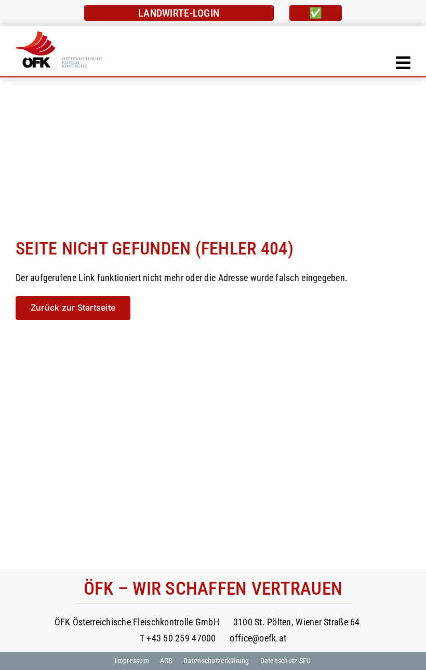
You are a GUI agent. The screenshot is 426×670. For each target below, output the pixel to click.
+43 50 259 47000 (181, 638)
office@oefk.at (258, 638)
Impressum (132, 660)
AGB (166, 660)
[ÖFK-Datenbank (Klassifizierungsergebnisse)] (179, 13)
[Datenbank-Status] (315, 13)
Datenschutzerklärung (216, 660)
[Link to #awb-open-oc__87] (403, 63)
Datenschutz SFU (285, 660)
